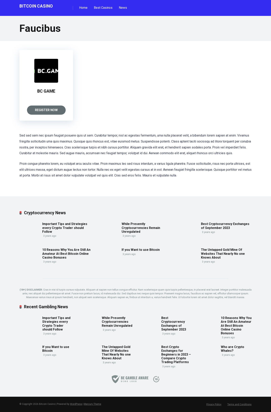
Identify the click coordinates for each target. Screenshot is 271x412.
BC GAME (46, 91)
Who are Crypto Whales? (232, 349)
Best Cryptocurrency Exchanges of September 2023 (225, 226)
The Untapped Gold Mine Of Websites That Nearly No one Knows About (223, 253)
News (123, 8)
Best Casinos (103, 8)
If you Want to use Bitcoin (141, 250)
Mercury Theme (92, 404)
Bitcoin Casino (36, 6)
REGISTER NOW (46, 110)
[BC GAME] (46, 81)
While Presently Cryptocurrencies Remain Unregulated (141, 227)
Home (83, 8)
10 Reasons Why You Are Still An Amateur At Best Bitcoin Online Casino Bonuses (66, 253)
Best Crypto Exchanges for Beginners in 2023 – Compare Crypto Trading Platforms (176, 354)
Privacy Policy (213, 404)
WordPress (76, 404)
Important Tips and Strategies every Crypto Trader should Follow (64, 227)
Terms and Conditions (239, 404)
